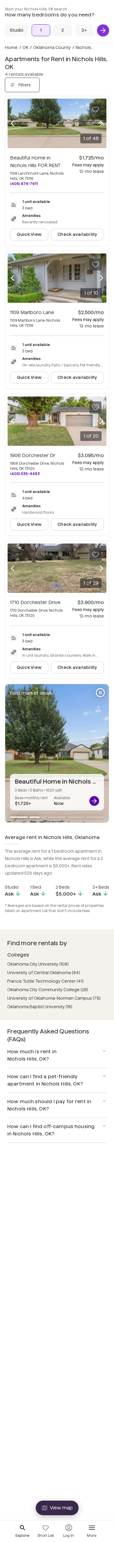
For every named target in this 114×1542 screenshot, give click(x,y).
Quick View (29, 234)
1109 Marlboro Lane (32, 312)
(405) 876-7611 (24, 184)
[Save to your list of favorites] (95, 109)
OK (25, 47)
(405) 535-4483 (25, 474)
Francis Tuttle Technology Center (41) (45, 981)
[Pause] (100, 693)
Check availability (77, 234)
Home (11, 47)
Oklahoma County (52, 47)
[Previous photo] (12, 123)
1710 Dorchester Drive (35, 602)
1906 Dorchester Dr (32, 455)
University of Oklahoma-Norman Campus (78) (54, 998)
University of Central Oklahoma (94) (43, 972)
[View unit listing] (94, 801)
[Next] (103, 30)
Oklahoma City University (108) (38, 964)
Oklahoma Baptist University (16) (39, 1006)
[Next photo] (101, 123)
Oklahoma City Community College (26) (47, 989)
